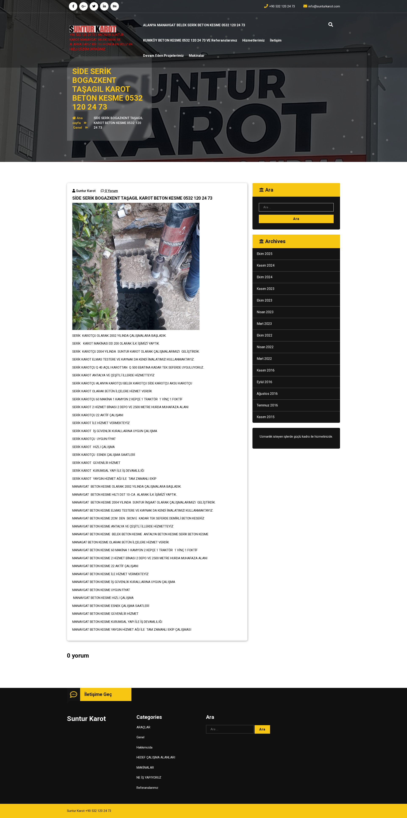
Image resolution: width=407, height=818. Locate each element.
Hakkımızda (144, 747)
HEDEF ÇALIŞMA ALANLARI (156, 757)
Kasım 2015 (266, 417)
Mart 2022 (264, 359)
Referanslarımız (147, 788)
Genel (77, 127)
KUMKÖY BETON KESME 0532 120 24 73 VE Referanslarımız (190, 40)
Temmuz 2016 (267, 405)
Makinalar (197, 56)
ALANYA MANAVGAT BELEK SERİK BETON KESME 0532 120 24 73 (194, 25)
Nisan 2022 (265, 347)
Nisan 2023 (265, 312)
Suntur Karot (85, 191)
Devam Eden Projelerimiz (163, 56)
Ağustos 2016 (267, 394)
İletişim (276, 40)
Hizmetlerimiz (253, 40)
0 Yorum (111, 191)
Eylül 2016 (264, 382)
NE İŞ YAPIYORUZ (149, 777)
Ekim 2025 (264, 254)
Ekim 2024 (264, 277)
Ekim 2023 (264, 300)
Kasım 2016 (266, 370)
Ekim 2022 (264, 335)
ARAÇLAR (143, 727)
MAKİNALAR (145, 767)
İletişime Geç (98, 694)
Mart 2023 (264, 324)
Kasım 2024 (266, 265)
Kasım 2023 (266, 289)
